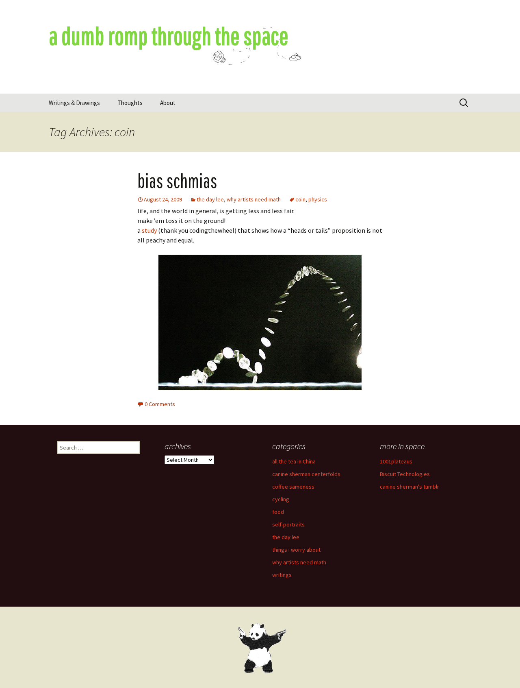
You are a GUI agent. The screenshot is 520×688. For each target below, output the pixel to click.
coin (300, 199)
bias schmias (177, 180)
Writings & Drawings (74, 103)
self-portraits (288, 524)
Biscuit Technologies (405, 474)
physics (317, 199)
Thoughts (130, 103)
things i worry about (296, 549)
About (168, 103)
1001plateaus (396, 461)
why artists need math (254, 199)
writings (282, 575)
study (149, 230)
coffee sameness (293, 486)
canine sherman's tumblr (409, 486)
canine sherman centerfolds (306, 474)
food (278, 511)
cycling (280, 499)
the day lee (210, 199)
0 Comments (160, 404)
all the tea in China (294, 461)
